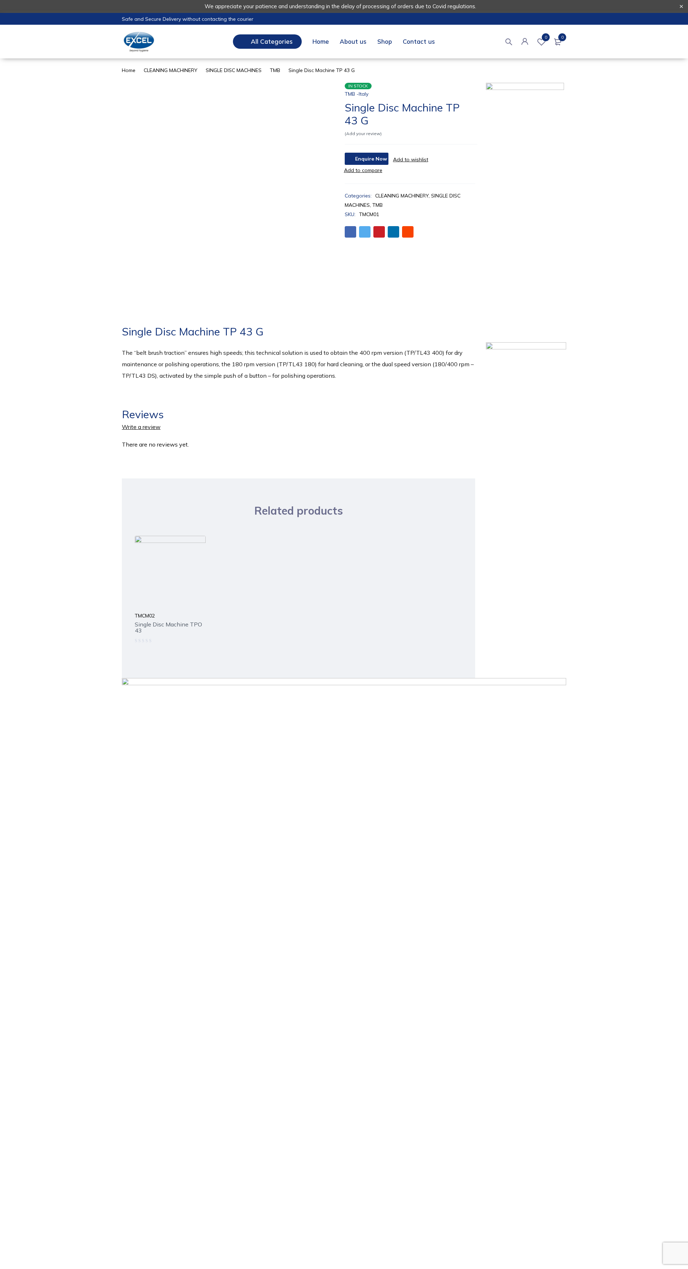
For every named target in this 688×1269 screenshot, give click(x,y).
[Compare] (363, 170)
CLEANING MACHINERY (170, 70)
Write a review (141, 426)
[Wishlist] (410, 159)
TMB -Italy (356, 94)
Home (128, 70)
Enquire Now (371, 159)
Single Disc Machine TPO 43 (168, 627)
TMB (275, 70)
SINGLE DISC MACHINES (234, 70)
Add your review (363, 133)
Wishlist (546, 37)
